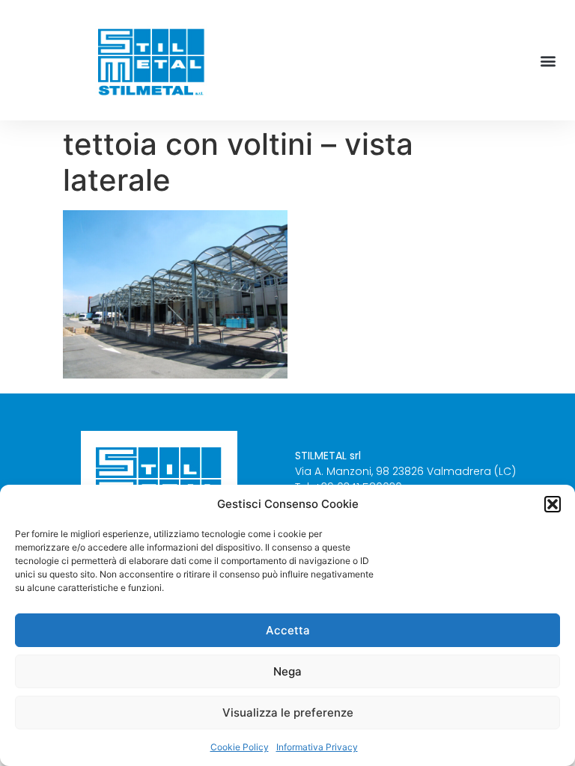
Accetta (288, 630)
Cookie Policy (239, 747)
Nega (287, 671)
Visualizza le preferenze (287, 712)
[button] (552, 504)
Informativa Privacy (317, 747)
